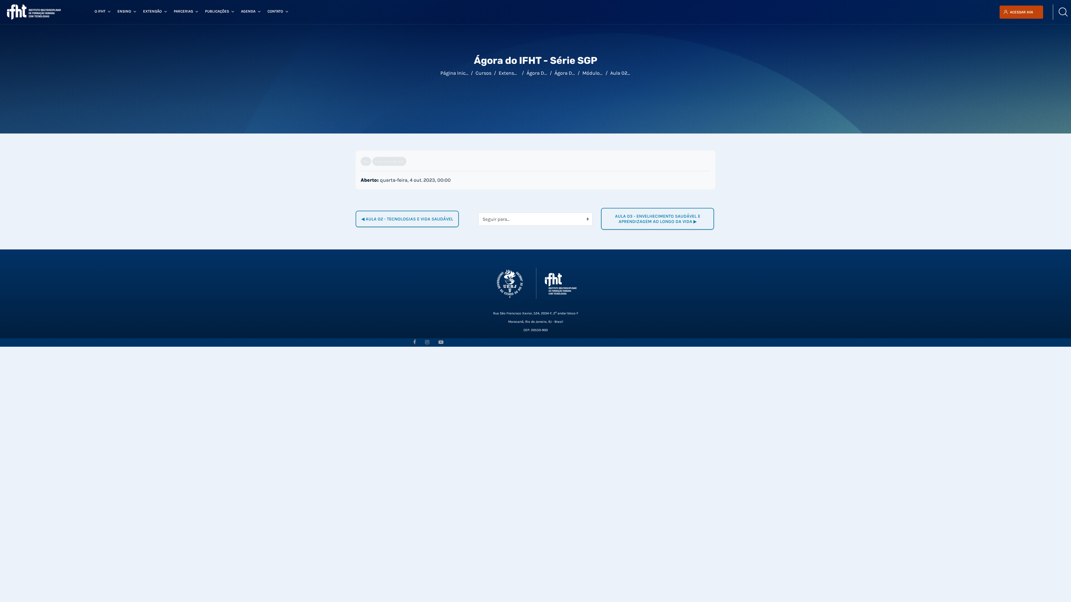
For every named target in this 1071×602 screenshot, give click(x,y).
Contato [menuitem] (275, 11)
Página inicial (455, 73)
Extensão (509, 73)
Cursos (483, 73)
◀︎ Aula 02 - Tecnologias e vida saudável (407, 219)
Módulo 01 (594, 73)
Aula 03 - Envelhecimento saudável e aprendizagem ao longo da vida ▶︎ (658, 218)
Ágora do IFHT (542, 73)
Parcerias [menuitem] (183, 11)
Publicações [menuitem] (217, 11)
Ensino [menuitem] (124, 11)
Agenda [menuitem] (248, 11)
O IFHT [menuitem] (100, 11)
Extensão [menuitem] (152, 11)
